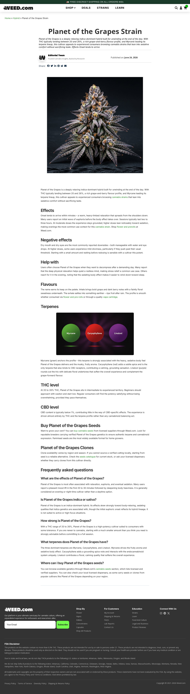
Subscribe (63, 625)
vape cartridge (110, 297)
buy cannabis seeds (83, 430)
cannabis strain (102, 226)
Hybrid (16, 18)
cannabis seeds (103, 569)
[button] (70, 8)
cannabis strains (120, 197)
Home (8, 18)
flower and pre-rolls (73, 297)
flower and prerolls (126, 226)
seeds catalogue (88, 456)
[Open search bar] (176, 8)
